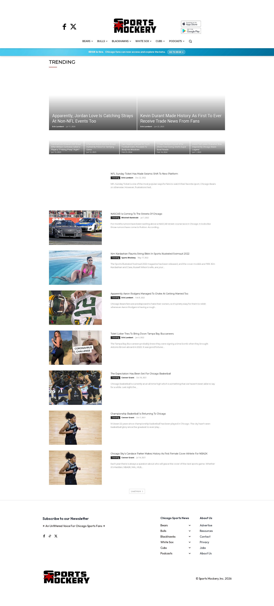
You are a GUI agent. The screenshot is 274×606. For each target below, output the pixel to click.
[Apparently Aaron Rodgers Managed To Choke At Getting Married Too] (75, 307)
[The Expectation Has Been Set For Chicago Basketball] (75, 387)
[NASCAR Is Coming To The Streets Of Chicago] (75, 228)
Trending (115, 178)
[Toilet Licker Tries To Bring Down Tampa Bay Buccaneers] (75, 348)
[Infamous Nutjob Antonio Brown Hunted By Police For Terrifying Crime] (101, 142)
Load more (136, 491)
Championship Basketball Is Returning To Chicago (138, 413)
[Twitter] (73, 27)
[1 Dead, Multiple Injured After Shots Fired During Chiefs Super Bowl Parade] (172, 142)
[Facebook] (64, 27)
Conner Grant (127, 377)
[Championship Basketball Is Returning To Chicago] (75, 428)
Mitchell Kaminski (129, 217)
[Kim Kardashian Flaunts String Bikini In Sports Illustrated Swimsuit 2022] (75, 268)
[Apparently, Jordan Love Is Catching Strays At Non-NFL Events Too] (93, 101)
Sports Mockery (128, 257)
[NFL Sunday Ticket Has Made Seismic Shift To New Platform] (75, 188)
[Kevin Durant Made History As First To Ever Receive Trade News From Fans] (181, 101)
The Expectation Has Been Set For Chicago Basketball (141, 373)
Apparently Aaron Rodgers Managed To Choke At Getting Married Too (149, 293)
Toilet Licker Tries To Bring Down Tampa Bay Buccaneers (142, 333)
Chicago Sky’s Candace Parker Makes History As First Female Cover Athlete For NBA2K (159, 453)
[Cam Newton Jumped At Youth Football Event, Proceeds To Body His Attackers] (137, 142)
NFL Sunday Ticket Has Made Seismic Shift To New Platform (144, 173)
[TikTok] (49, 535)
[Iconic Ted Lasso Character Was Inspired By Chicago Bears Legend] (207, 142)
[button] (190, 41)
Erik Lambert (127, 177)
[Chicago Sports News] (135, 26)
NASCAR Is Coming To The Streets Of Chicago (136, 213)
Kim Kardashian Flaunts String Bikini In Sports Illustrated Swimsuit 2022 (150, 253)
